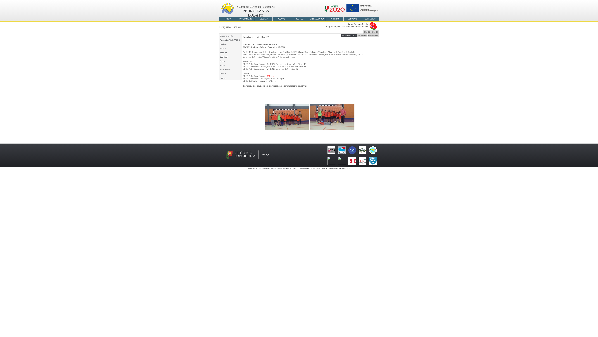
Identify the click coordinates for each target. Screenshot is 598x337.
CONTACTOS (370, 19)
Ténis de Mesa (225, 70)
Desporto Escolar (226, 36)
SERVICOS (352, 19)
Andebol (223, 48)
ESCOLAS (264, 19)
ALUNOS (281, 19)
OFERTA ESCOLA (317, 19)
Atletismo (223, 53)
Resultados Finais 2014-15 (230, 40)
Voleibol (223, 74)
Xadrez (222, 78)
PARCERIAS (334, 19)
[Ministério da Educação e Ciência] (248, 159)
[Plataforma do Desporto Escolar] (331, 164)
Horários (223, 44)
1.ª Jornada (362, 35)
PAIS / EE (299, 19)
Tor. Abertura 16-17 (349, 35)
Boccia (222, 61)
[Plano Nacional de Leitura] (362, 164)
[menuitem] (349, 35)
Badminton (224, 57)
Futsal (222, 65)
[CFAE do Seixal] (362, 153)
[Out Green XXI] (373, 164)
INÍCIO (228, 19)
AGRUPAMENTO (245, 19)
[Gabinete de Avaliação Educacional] (342, 164)
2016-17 (375, 32)
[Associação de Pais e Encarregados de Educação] (373, 153)
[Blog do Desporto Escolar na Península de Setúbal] (373, 29)
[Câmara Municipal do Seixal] (342, 153)
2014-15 (367, 32)
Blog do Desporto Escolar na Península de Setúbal (347, 26)
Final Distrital (373, 35)
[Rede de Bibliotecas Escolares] (352, 164)
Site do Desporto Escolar (358, 24)
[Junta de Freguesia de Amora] (352, 153)
